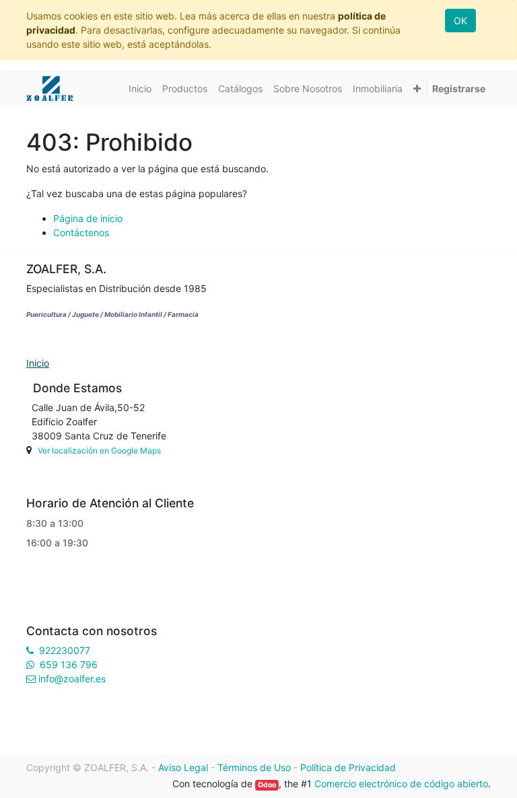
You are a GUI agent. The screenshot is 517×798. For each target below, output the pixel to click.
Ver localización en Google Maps (99, 450)
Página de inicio (88, 218)
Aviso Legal (183, 767)
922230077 (64, 650)
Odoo (267, 785)
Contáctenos (81, 232)
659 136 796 (68, 664)
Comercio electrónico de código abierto (401, 783)
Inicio (37, 363)
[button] (417, 88)
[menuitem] (140, 88)
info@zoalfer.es (72, 678)
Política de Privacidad (348, 767)
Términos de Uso (254, 767)
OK (460, 20)
